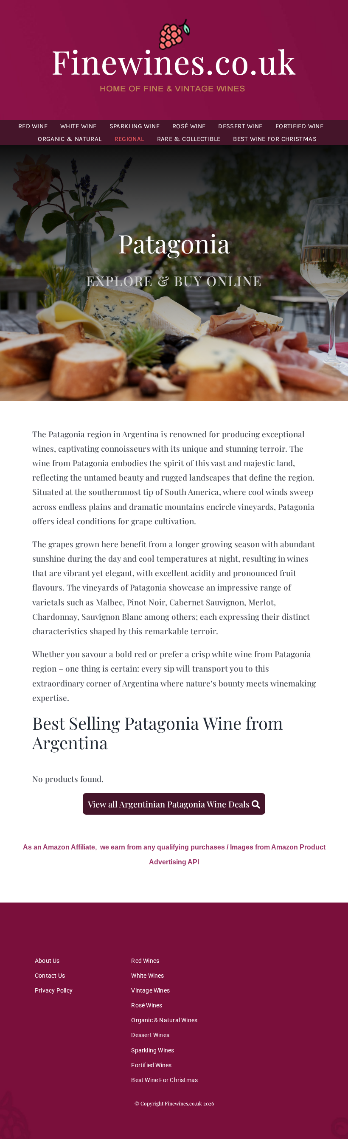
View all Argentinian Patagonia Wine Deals (170, 804)
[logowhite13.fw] (174, 20)
